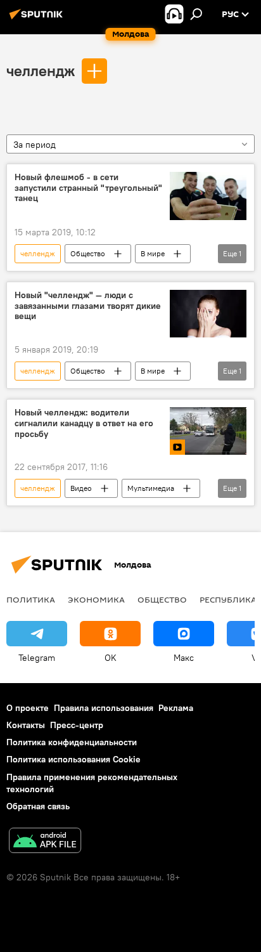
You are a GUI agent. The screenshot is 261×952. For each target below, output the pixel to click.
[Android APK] (45, 842)
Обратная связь (38, 806)
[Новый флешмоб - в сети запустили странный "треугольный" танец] (208, 196)
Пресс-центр (76, 725)
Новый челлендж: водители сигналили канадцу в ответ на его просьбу (84, 423)
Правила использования (103, 708)
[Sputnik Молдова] (38, 19)
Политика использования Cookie (73, 759)
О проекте (27, 708)
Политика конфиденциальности (71, 742)
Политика (30, 599)
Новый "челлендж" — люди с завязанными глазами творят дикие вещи (88, 306)
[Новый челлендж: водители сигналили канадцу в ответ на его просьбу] (208, 431)
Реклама (175, 708)
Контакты (25, 725)
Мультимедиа (150, 488)
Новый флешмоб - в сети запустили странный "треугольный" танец (88, 188)
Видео (81, 488)
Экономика (96, 599)
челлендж (40, 70)
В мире (153, 253)
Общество (87, 253)
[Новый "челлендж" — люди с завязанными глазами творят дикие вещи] (208, 313)
